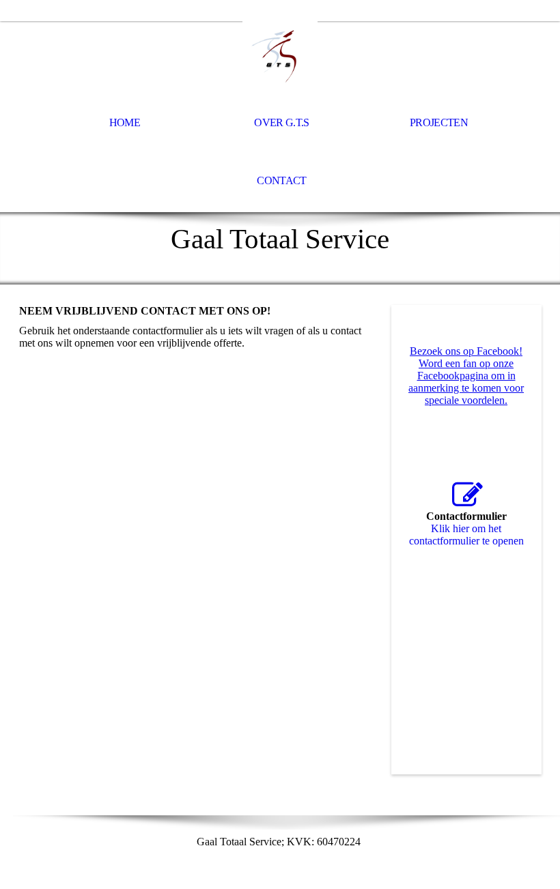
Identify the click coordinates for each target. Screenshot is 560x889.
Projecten (439, 122)
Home (124, 122)
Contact (282, 180)
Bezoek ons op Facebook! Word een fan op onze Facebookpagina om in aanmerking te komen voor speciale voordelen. (466, 375)
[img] (280, 58)
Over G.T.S (281, 122)
